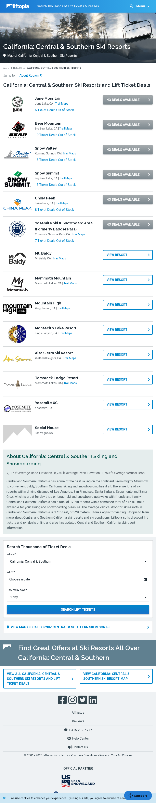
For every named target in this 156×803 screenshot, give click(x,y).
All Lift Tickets (12, 68)
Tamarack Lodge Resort (56, 378)
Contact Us (80, 747)
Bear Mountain (48, 123)
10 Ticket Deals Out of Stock (55, 135)
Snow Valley (46, 148)
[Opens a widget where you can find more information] (138, 796)
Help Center (80, 738)
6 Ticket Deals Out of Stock (54, 110)
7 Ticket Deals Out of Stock (54, 241)
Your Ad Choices (121, 755)
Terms (64, 755)
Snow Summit (47, 173)
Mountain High (48, 303)
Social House (47, 428)
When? (11, 572)
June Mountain (48, 98)
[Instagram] (73, 700)
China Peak (45, 198)
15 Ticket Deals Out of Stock (55, 160)
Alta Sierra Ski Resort (54, 353)
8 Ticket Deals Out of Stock (54, 210)
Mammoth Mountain (53, 278)
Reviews (78, 721)
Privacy (104, 755)
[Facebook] (62, 700)
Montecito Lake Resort (56, 328)
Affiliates (78, 712)
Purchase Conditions (84, 755)
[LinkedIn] (93, 700)
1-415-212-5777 (79, 730)
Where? (11, 554)
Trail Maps (61, 103)
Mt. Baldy (43, 253)
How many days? (17, 589)
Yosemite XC (46, 403)
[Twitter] (83, 700)
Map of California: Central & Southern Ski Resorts (42, 56)
